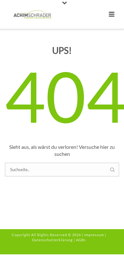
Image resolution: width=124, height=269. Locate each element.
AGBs (81, 240)
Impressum (94, 235)
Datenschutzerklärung (52, 240)
